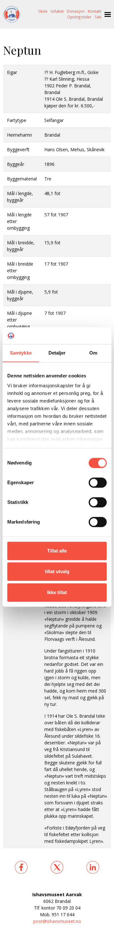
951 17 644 (63, 914)
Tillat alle (57, 550)
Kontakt (94, 11)
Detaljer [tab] (57, 352)
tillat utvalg (57, 571)
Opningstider (79, 16)
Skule (43, 11)
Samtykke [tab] (21, 352)
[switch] (98, 482)
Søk (98, 16)
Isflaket (57, 11)
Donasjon (76, 11)
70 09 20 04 (68, 908)
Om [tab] (93, 352)
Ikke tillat (57, 592)
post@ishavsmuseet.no (57, 921)
